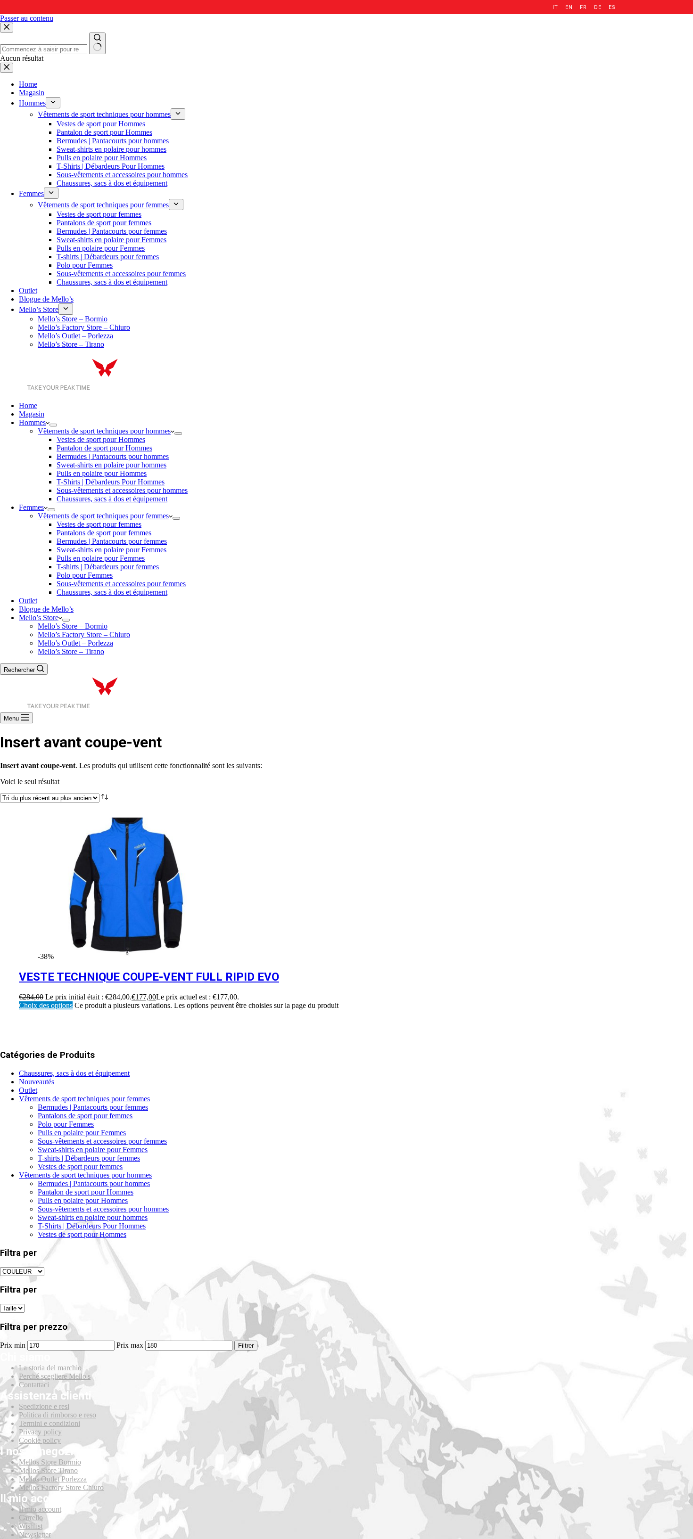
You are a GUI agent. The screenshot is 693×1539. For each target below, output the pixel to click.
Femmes (31, 507)
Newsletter (35, 1535)
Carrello (31, 1518)
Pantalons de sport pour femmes (104, 533)
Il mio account (40, 1509)
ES (612, 7)
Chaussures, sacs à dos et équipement (112, 499)
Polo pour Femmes (85, 575)
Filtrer (246, 1345)
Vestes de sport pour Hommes (101, 439)
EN (568, 7)
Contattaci (34, 1385)
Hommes (32, 422)
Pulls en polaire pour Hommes (102, 473)
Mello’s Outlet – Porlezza (75, 643)
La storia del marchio (50, 1368)
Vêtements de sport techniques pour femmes (103, 516)
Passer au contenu (26, 18)
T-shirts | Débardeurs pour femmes (108, 567)
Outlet (28, 601)
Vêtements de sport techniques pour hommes (104, 431)
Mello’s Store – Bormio (72, 626)
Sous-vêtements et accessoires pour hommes (122, 490)
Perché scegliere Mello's (55, 1376)
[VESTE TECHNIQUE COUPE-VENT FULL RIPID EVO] (126, 956)
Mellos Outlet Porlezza (53, 1479)
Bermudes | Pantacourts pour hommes (113, 456)
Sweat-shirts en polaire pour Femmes (111, 550)
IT (555, 7)
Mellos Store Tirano (48, 1470)
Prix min (12, 1345)
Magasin (31, 414)
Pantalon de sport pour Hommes (104, 448)
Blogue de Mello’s (46, 609)
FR (583, 7)
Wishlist (30, 1526)
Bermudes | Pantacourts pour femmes (112, 541)
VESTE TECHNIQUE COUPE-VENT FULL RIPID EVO (149, 976)
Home (28, 405)
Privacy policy (40, 1432)
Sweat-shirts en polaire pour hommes (111, 465)
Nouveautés (36, 1082)
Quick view (679, 823)
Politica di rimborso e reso (57, 1415)
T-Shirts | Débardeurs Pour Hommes (111, 482)
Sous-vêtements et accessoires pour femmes (121, 584)
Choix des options (46, 1005)
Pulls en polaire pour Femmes (101, 558)
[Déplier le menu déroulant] (53, 425)
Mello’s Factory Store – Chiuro (84, 634)
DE (597, 7)
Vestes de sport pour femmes (99, 524)
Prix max (129, 1345)
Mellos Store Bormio (50, 1462)
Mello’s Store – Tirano (71, 651)
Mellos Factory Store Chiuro (61, 1487)
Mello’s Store (38, 618)
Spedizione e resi (44, 1406)
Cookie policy (40, 1440)
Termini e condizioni (49, 1423)
